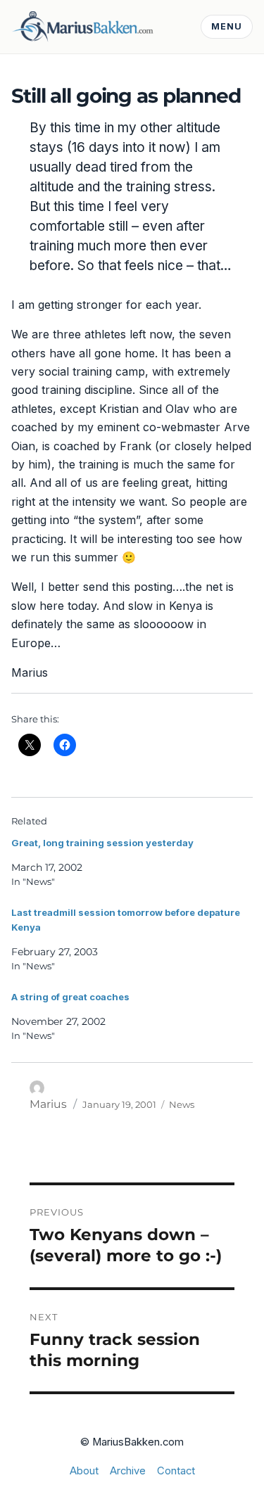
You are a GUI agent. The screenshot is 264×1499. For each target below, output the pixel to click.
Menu (226, 26)
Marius (48, 1104)
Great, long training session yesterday (102, 842)
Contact (176, 1471)
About (84, 1471)
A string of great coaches (70, 996)
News (181, 1104)
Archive (128, 1471)
